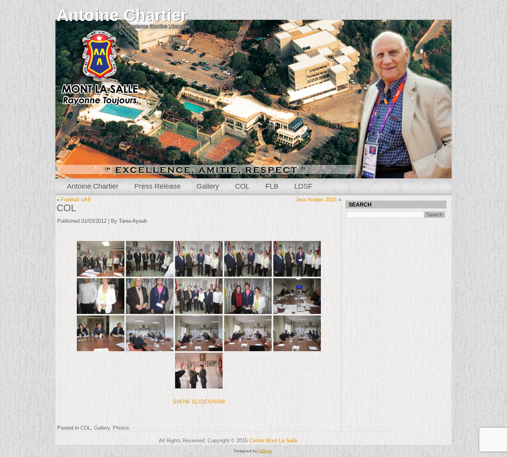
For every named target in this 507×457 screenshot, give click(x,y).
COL (242, 186)
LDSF (303, 186)
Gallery (207, 186)
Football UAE (76, 200)
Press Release (157, 186)
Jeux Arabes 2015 (316, 200)
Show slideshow (199, 402)
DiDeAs (265, 451)
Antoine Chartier (122, 15)
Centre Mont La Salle (273, 441)
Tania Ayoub (133, 221)
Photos (121, 428)
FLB (271, 186)
